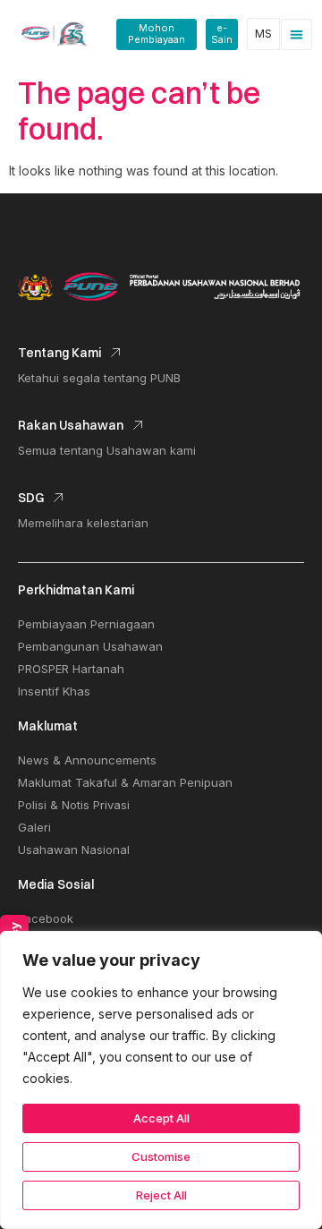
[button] (296, 34)
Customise (161, 1156)
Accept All (161, 1118)
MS (263, 33)
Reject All (161, 1195)
